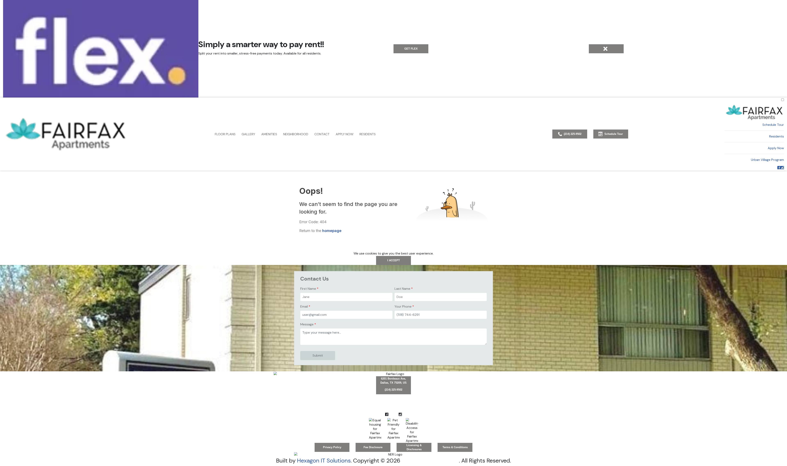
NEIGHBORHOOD (295, 134)
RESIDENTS (367, 134)
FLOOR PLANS (225, 134)
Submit (318, 355)
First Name (308, 288)
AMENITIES (269, 134)
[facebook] (779, 168)
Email (304, 306)
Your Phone (403, 306)
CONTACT (322, 134)
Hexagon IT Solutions (324, 460)
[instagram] (782, 168)
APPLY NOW (344, 134)
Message (307, 324)
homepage (331, 230)
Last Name (402, 288)
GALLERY (248, 134)
